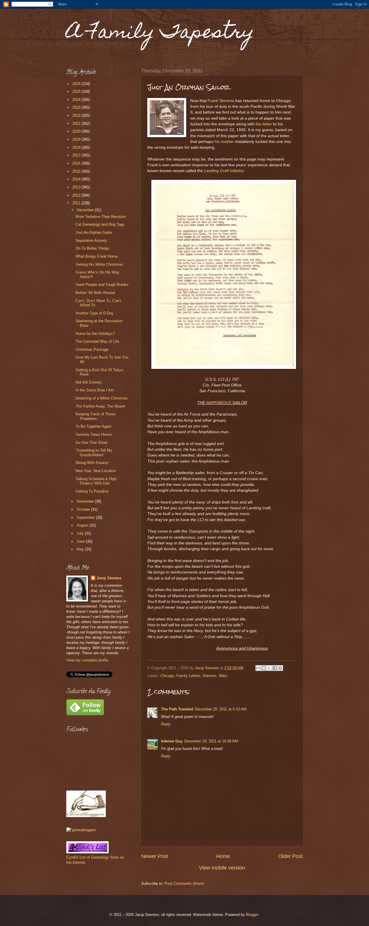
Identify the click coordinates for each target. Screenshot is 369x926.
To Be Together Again (93, 426)
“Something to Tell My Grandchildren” (94, 452)
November (86, 501)
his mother (224, 141)
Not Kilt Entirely (89, 382)
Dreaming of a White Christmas (102, 398)
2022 (77, 115)
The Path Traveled (177, 709)
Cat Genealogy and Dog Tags (100, 224)
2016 (77, 163)
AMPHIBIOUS (218, 403)
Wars (223, 676)
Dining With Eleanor (92, 463)
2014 (77, 179)
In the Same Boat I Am (95, 390)
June (81, 541)
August (83, 525)
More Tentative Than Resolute (101, 216)
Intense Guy (171, 741)
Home (223, 856)
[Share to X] (269, 668)
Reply (166, 724)
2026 (77, 84)
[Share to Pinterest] (280, 668)
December (86, 210)
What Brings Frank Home (97, 256)
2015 (77, 171)
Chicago (167, 676)
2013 (77, 187)
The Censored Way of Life (97, 341)
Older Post (290, 856)
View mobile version (222, 868)
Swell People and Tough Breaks (102, 284)
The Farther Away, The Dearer (100, 406)
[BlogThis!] (264, 668)
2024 (77, 99)
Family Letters (188, 676)
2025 (77, 91)
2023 (77, 107)
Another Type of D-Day (95, 313)
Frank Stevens (221, 101)
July (81, 533)
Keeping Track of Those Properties (96, 416)
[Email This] (258, 668)
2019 (77, 139)
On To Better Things (92, 248)
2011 (77, 203)
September (86, 517)
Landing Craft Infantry (224, 171)
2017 (77, 155)
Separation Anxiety (91, 240)
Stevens (209, 676)
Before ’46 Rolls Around (95, 293)
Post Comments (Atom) (184, 883)
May (81, 549)
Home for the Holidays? (95, 333)
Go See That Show (91, 442)
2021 (77, 123)
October (84, 509)
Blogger (252, 914)
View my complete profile (87, 660)
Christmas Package (92, 349)
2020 (77, 131)
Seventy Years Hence (94, 434)
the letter (264, 124)
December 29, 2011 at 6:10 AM (220, 709)
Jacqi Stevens (109, 578)
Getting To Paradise (92, 491)
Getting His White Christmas (99, 264)
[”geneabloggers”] (81, 830)
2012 (77, 195)
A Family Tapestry (160, 33)
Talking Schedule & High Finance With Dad (96, 481)
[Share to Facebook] (275, 668)
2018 (77, 147)
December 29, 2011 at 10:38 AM (211, 741)
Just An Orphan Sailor (94, 232)
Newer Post (154, 856)
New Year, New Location (96, 471)
